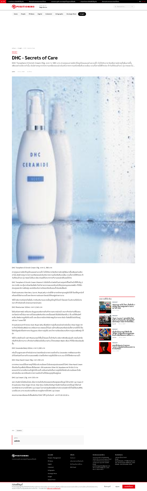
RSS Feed (73, 467)
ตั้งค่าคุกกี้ (107, 487)
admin (13, 71)
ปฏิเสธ (117, 487)
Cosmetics (19, 431)
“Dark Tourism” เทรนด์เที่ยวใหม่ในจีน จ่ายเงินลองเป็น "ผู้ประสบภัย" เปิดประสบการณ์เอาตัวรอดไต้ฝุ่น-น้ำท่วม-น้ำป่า (123, 319)
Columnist (48, 14)
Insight (82, 14)
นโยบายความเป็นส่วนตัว (76, 461)
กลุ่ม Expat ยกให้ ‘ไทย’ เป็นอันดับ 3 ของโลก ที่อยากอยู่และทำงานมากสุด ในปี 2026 (123, 306)
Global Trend (51, 480)
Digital (40, 14)
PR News (31, 14)
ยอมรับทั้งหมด (128, 487)
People (23, 14)
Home (16, 14)
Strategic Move (71, 14)
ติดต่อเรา (72, 458)
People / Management (54, 458)
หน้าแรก (14, 48)
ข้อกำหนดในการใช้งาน (76, 464)
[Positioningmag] (23, 7)
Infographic (59, 14)
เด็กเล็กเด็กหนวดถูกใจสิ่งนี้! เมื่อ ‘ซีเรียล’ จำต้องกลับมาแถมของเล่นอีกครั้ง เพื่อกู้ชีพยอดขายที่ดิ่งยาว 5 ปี (123, 333)
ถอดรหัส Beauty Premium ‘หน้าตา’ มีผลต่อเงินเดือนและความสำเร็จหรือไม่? (123, 346)
